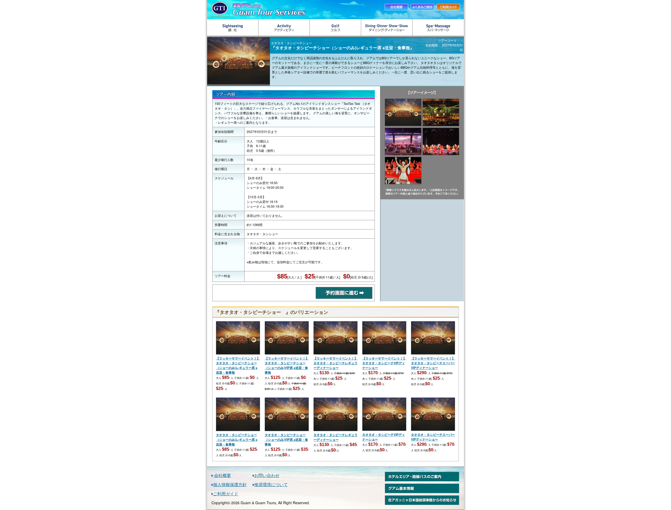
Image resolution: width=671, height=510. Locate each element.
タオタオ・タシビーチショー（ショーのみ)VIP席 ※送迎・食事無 (286, 439)
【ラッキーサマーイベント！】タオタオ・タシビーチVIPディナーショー (384, 363)
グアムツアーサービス (292, 9)
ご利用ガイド (225, 494)
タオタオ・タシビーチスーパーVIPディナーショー (433, 437)
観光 (232, 27)
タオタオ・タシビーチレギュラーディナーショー (335, 437)
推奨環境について (271, 484)
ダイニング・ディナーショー (387, 27)
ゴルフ (335, 27)
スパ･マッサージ (438, 27)
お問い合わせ (266, 475)
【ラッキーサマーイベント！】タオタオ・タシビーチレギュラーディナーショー (335, 363)
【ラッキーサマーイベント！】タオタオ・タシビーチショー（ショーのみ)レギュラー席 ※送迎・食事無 (238, 365)
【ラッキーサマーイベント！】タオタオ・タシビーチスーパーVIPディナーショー (433, 363)
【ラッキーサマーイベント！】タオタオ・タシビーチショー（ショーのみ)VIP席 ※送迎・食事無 (287, 365)
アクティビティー (284, 27)
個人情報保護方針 (230, 484)
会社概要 (222, 475)
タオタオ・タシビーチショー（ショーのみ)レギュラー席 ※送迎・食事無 (236, 439)
